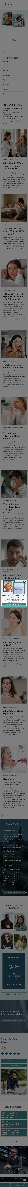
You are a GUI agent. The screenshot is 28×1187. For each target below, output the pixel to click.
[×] (14, 593)
